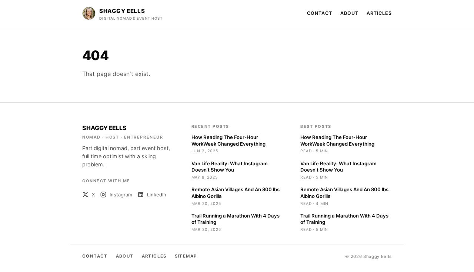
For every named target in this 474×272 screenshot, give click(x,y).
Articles (379, 13)
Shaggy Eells (104, 128)
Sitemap (186, 256)
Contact (319, 13)
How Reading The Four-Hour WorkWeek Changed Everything (228, 140)
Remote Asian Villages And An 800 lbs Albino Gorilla (235, 192)
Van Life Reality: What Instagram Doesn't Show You (229, 166)
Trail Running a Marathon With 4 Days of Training (235, 219)
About (349, 13)
